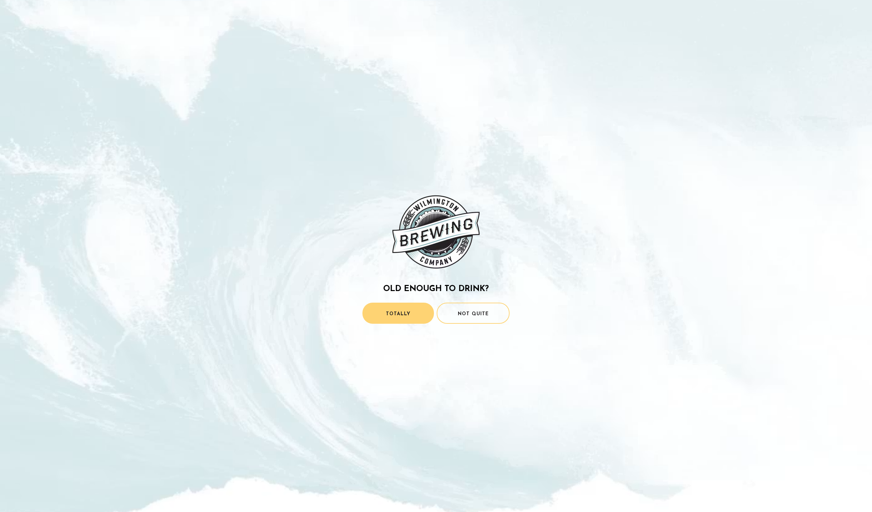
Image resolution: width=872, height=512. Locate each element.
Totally (398, 314)
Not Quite (473, 314)
